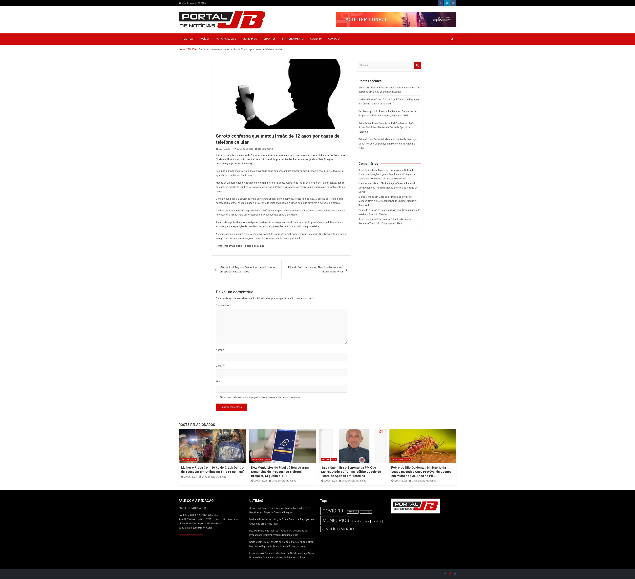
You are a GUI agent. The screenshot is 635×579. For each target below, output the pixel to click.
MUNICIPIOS (257, 459)
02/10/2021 (225, 148)
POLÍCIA (204, 38)
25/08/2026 (400, 480)
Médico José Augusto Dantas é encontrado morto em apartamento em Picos (247, 269)
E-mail (220, 365)
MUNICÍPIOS (250, 38)
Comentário (223, 305)
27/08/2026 (190, 476)
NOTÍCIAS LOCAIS (225, 38)
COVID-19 (316, 38)
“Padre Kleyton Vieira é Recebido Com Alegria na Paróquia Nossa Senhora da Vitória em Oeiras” (388, 187)
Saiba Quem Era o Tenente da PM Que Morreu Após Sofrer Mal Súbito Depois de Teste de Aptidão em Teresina (387, 127)
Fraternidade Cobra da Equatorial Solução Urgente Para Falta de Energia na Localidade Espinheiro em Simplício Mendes (387, 174)
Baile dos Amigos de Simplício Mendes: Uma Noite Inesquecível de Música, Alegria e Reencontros (387, 201)
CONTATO (334, 38)
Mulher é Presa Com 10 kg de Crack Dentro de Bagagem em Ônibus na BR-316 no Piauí (212, 470)
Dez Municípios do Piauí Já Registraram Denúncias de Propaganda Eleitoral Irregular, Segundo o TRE (280, 472)
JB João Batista (245, 148)
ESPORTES (269, 38)
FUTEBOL (366, 512)
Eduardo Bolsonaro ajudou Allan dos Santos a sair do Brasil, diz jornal (315, 269)
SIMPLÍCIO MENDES (338, 529)
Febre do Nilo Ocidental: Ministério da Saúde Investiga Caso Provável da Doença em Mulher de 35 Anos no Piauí (388, 143)
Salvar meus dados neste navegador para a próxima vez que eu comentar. (260, 397)
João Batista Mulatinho (214, 476)
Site (218, 381)
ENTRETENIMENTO (293, 38)
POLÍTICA (187, 38)
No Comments (265, 148)
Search (417, 65)
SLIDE (193, 459)
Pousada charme (368, 210)
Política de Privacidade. (191, 534)
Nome (220, 349)
